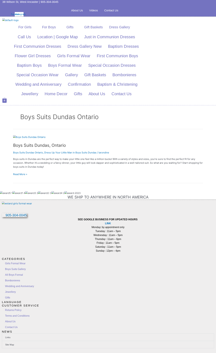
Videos (93, 10)
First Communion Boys (117, 55)
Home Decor (56, 93)
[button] (108, 337)
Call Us (24, 36)
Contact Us (111, 10)
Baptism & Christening (117, 84)
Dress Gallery (119, 27)
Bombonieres (124, 74)
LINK (108, 223)
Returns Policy (13, 310)
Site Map (9, 344)
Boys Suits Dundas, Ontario (39, 145)
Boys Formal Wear (65, 65)
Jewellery (29, 93)
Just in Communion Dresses (109, 36)
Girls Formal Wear (73, 55)
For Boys (49, 27)
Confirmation (79, 84)
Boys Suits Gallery (15, 269)
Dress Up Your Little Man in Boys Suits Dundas (70, 152)
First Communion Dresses (37, 46)
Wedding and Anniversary (38, 84)
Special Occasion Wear (37, 74)
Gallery (71, 74)
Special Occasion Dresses (112, 65)
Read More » (20, 174)
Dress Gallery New (85, 46)
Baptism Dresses (123, 46)
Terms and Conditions (17, 315)
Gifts (70, 27)
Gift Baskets (93, 27)
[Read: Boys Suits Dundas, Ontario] (29, 136)
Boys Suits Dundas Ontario (28, 152)
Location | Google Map (57, 36)
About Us (77, 10)
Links (7, 337)
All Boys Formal (14, 274)
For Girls (24, 27)
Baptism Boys (29, 65)
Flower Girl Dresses (33, 55)
